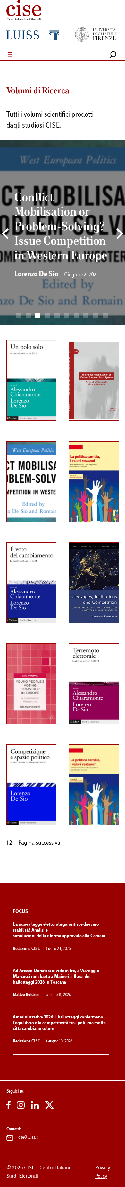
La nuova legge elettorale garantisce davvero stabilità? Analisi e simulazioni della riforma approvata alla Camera (59, 930)
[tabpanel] (62, 236)
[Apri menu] (10, 55)
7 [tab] (76, 315)
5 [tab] (57, 315)
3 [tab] (37, 315)
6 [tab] (66, 315)
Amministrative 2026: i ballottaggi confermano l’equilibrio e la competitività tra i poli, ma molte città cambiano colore (59, 1023)
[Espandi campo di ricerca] (113, 54)
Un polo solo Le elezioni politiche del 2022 (29, 361)
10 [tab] (105, 315)
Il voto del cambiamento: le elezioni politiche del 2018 (29, 566)
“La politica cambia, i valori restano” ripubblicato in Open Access (94, 465)
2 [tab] (28, 315)
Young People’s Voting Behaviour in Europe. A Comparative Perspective (35, 667)
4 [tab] (47, 315)
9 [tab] (95, 315)
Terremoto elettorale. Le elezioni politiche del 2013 (95, 664)
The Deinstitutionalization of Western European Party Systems (96, 364)
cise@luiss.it (28, 1138)
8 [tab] (85, 315)
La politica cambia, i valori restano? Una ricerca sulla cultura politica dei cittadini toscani (94, 772)
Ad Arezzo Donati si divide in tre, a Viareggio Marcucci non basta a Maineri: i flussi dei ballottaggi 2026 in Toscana (56, 977)
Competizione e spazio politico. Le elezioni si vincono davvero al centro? (35, 769)
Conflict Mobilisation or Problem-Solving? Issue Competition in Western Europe (33, 465)
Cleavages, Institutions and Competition (97, 560)
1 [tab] (18, 315)
